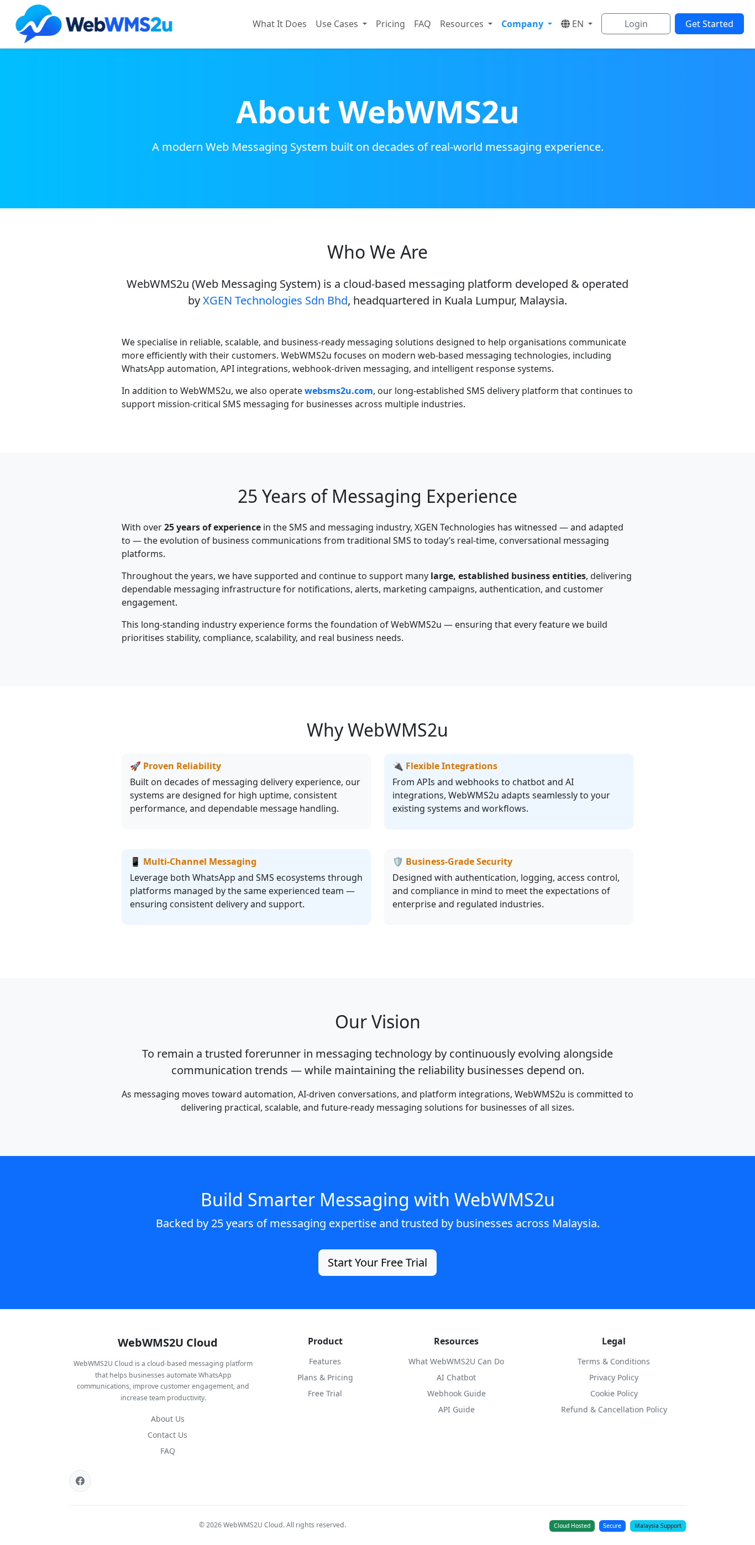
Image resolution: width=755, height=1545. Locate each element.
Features (325, 1361)
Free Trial (325, 1393)
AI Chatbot (456, 1377)
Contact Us (167, 1435)
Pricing (390, 24)
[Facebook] (80, 1481)
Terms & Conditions (614, 1361)
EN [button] (579, 24)
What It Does (280, 24)
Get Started (709, 24)
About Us (168, 1418)
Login (636, 24)
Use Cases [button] (338, 24)
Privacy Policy (613, 1377)
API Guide (456, 1409)
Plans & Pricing (325, 1377)
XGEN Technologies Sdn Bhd (275, 300)
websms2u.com (339, 391)
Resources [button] (463, 24)
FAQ (422, 24)
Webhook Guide (456, 1393)
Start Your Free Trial (377, 1262)
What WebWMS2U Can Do (456, 1361)
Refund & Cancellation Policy (614, 1409)
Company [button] (523, 24)
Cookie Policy (614, 1393)
